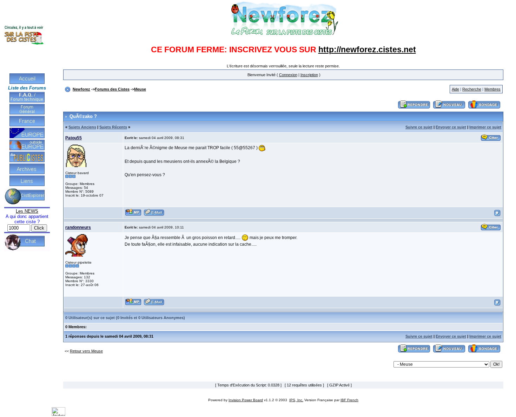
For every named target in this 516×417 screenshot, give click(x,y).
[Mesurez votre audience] (58, 414)
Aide (455, 89)
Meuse (140, 89)
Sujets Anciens (82, 127)
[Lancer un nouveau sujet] (449, 109)
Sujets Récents (113, 127)
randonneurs (78, 227)
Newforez (81, 89)
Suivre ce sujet (418, 127)
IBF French (349, 400)
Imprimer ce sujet (485, 127)
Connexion (288, 75)
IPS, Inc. (296, 400)
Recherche (471, 89)
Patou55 (73, 137)
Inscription (309, 75)
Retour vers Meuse (86, 351)
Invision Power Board (246, 400)
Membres (492, 89)
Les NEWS (27, 211)
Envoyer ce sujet (451, 127)
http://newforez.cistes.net (367, 49)
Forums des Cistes (112, 89)
